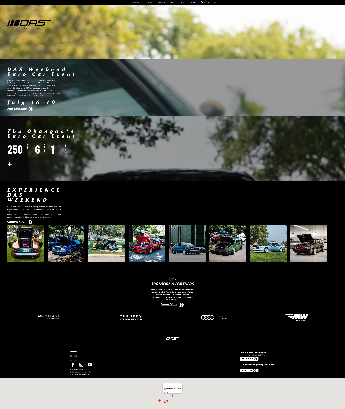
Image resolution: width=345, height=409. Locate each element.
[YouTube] (89, 365)
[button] (214, 3)
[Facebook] (72, 365)
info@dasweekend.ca (76, 369)
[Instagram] (81, 365)
